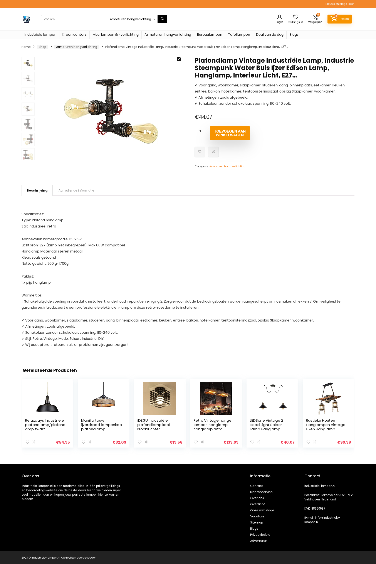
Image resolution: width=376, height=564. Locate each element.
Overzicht (257, 504)
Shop (42, 47)
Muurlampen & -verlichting (115, 34)
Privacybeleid (260, 534)
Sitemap (256, 522)
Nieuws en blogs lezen (340, 4)
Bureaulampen (209, 34)
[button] (179, 59)
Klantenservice (261, 492)
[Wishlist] (295, 17)
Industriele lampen (40, 34)
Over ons (257, 498)
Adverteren (258, 541)
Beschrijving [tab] (37, 190)
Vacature (257, 516)
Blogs (294, 34)
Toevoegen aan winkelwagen (230, 133)
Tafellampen (239, 34)
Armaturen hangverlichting (167, 34)
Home (26, 47)
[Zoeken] (162, 19)
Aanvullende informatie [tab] (76, 190)
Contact (256, 486)
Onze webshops (262, 510)
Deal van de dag (270, 34)
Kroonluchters (74, 34)
